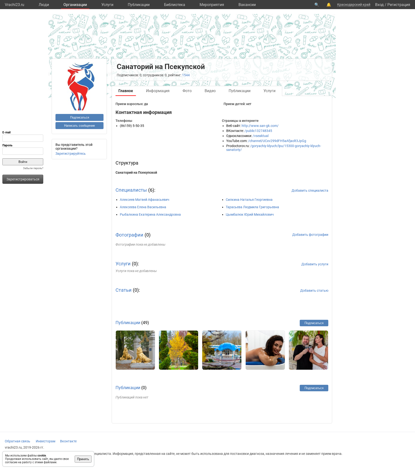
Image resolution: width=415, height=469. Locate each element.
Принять (83, 459)
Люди (44, 4)
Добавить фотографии (310, 235)
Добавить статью (314, 290)
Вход (379, 4)
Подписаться (79, 117)
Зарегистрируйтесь (70, 153)
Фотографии (129, 235)
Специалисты (131, 190)
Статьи (124, 290)
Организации (75, 4)
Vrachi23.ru (14, 4)
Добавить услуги (314, 264)
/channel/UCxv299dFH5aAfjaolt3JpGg (277, 141)
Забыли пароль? (33, 168)
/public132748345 (258, 131)
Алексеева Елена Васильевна (143, 207)
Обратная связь (17, 441)
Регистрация (398, 4)
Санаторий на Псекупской (136, 172)
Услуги (107, 4)
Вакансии (247, 4)
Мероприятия (212, 4)
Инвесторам (45, 441)
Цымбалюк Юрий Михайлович (250, 214)
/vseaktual (261, 136)
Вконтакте (68, 441)
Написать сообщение (79, 125)
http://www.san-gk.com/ (260, 126)
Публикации (139, 4)
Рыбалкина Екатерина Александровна (150, 214)
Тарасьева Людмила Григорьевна (252, 207)
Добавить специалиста (310, 190)
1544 (186, 75)
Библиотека (174, 4)
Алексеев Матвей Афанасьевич (144, 200)
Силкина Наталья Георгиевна (249, 200)
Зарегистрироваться (22, 179)
